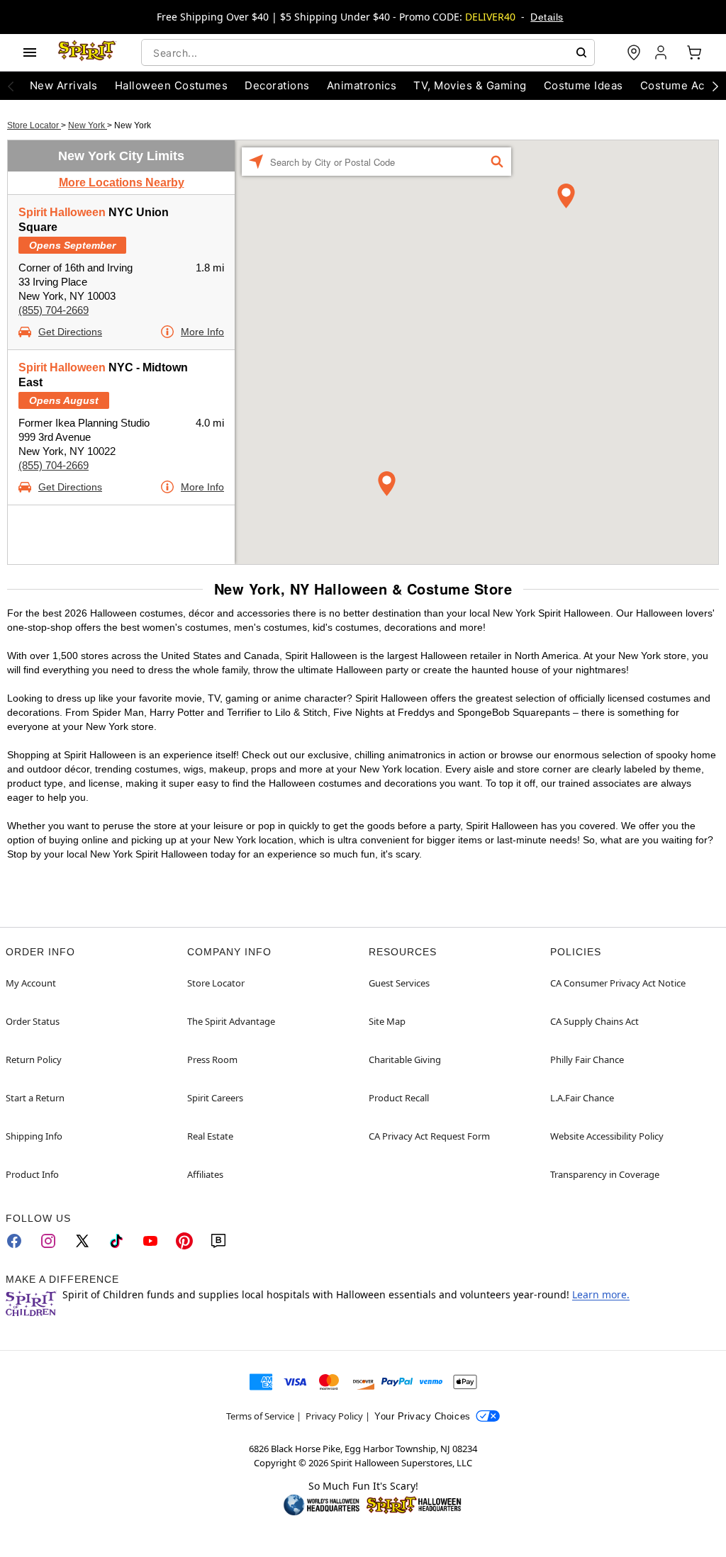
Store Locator (34, 125)
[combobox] (368, 52)
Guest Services (399, 983)
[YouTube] (150, 1241)
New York (87, 125)
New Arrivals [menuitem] (64, 85)
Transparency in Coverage (604, 1174)
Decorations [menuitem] (277, 85)
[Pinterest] (184, 1241)
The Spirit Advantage (231, 1021)
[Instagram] (48, 1241)
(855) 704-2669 (53, 310)
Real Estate (210, 1136)
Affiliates (205, 1174)
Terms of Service (260, 1416)
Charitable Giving (405, 1059)
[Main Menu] (30, 52)
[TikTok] (116, 1241)
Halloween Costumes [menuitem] (171, 85)
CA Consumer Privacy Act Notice (618, 983)
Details (546, 17)
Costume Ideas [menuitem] (583, 85)
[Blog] (218, 1241)
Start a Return (35, 1097)
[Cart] (694, 52)
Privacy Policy (334, 1416)
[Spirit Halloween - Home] (87, 52)
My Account (31, 983)
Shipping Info (34, 1136)
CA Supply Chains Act (594, 1021)
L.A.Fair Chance (582, 1097)
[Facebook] (14, 1241)
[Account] (662, 52)
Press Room (212, 1059)
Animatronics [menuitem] (362, 85)
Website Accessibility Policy (607, 1136)
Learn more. (601, 1294)
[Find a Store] (634, 52)
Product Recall (399, 1097)
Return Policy (34, 1059)
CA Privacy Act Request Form (429, 1136)
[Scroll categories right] (715, 85)
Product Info (32, 1174)
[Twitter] (82, 1241)
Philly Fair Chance (587, 1059)
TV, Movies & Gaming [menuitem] (469, 85)
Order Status (33, 1021)
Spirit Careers (215, 1097)
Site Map (387, 1021)
